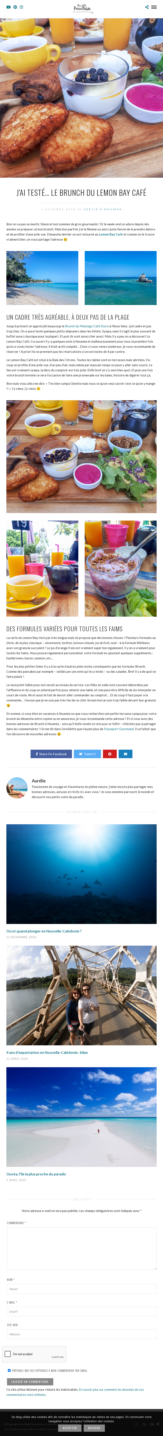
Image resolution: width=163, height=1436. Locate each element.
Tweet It (90, 754)
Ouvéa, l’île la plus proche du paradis (36, 1174)
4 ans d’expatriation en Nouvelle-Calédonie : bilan (47, 1052)
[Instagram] (21, 7)
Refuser (94, 1428)
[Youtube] (8, 7)
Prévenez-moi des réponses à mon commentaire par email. (49, 1370)
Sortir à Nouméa (103, 209)
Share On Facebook (53, 754)
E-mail (12, 1302)
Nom (11, 1279)
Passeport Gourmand (119, 729)
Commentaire (16, 1223)
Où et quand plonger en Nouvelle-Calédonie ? (44, 931)
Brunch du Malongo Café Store (87, 326)
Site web (12, 1325)
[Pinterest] (15, 7)
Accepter (70, 1428)
